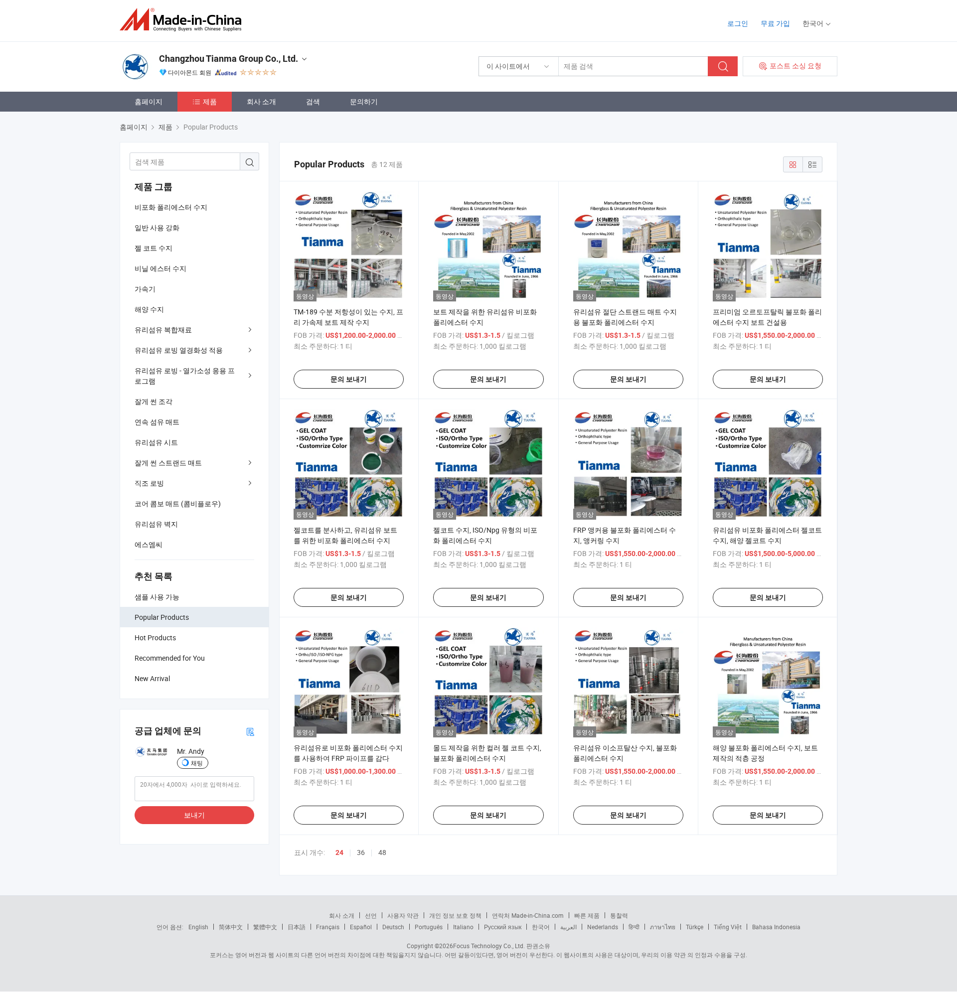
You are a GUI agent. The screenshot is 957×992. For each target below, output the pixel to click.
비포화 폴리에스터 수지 (171, 207)
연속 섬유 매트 (157, 421)
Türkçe (694, 927)
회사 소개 (261, 101)
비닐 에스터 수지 (160, 268)
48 (382, 852)
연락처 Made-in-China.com (528, 915)
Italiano (463, 927)
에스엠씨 (148, 544)
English (198, 927)
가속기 (145, 288)
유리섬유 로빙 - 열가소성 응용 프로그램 (185, 376)
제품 (210, 101)
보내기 (194, 815)
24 (339, 852)
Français (327, 927)
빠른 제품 (587, 915)
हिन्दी (634, 927)
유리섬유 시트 (156, 442)
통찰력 (619, 915)
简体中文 (231, 927)
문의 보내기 (348, 379)
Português (429, 927)
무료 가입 (775, 23)
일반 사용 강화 (157, 227)
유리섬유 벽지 (156, 524)
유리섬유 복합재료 (163, 329)
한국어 (541, 927)
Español (361, 927)
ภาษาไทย (662, 927)
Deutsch (393, 927)
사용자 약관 (403, 915)
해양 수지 (149, 309)
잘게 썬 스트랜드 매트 (168, 462)
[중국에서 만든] (184, 19)
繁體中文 (265, 927)
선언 (371, 915)
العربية (568, 927)
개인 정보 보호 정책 (455, 915)
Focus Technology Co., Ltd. (489, 946)
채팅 (197, 763)
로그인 (737, 23)
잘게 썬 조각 (153, 401)
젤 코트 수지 (153, 248)
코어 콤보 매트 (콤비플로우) (178, 503)
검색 (313, 101)
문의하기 (364, 101)
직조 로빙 (149, 483)
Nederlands (602, 927)
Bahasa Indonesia (776, 927)
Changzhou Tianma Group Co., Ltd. (228, 58)
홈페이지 (148, 101)
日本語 (297, 927)
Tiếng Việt (728, 927)
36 (361, 852)
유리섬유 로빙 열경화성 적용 (179, 350)
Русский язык (502, 927)
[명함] (250, 731)
